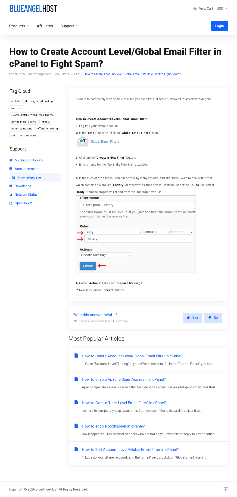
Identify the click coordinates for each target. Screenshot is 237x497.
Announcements (26, 169)
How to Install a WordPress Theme (32, 114)
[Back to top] (225, 489)
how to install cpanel (24, 121)
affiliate (15, 101)
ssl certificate (28, 135)
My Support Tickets (28, 160)
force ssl (16, 108)
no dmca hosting (21, 128)
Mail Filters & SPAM (67, 74)
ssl (13, 135)
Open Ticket (23, 203)
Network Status (25, 194)
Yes (195, 318)
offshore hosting (47, 128)
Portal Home (17, 74)
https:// (45, 121)
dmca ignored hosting (39, 101)
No (216, 318)
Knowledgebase (40, 74)
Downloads (22, 186)
